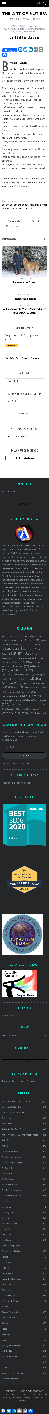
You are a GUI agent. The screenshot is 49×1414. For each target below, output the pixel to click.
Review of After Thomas (24, 282)
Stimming (23, 709)
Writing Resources (10, 1378)
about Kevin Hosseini (20, 636)
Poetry (18, 32)
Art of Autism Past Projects (14, 1129)
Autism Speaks (36, 662)
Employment (8, 1240)
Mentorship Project (11, 1301)
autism (5, 204)
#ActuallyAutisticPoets (14, 29)
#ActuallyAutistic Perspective (24, 26)
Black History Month (12, 1190)
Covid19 (6, 1217)
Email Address (12, 400)
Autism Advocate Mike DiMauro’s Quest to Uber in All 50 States (24, 309)
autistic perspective (23, 675)
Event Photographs (11, 1245)
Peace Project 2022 (11, 1317)
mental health (13, 692)
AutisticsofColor (10, 1184)
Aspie (30, 649)
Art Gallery (7, 1123)
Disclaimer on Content (24, 1081)
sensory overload (38, 705)
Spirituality (7, 1351)
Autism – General (10, 1151)
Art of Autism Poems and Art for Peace (20, 1134)
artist (17, 644)
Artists (5, 1145)
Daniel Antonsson (14, 679)
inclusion (27, 683)
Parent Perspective (11, 1312)
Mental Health (9, 1295)
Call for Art (7, 1206)
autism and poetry (19, 204)
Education (6, 1234)
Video (4, 1367)
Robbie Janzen (19, 62)
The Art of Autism (22, 458)
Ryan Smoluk (15, 705)
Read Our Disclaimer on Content (22, 358)
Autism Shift (21, 662)
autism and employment (26, 658)
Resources (7, 1340)
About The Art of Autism (13, 1112)
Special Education (10, 709)
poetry (13, 208)
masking (34, 204)
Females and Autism (11, 1251)
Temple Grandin (9, 1356)
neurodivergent (28, 692)
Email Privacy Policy (15, 436)
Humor (5, 1267)
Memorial (6, 1290)
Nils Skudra (32, 695)
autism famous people (12, 1162)
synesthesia (35, 709)
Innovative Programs (11, 1278)
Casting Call (7, 1212)
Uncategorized (9, 1362)
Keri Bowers (14, 687)
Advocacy (6, 1118)
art (9, 644)
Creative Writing (31, 29)
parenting (8, 700)
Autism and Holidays (11, 1157)
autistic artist (21, 670)
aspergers (16, 648)
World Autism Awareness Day (24, 713)
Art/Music (7, 1140)
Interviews (7, 1284)
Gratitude (6, 1262)
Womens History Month (13, 1373)
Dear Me (27, 679)
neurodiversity (12, 696)
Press (4, 1328)
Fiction (5, 1256)
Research (6, 1334)
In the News (7, 1273)
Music (5, 1306)
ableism (6, 636)
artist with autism (29, 645)
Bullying (6, 1201)
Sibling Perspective (11, 1345)
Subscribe (24, 756)
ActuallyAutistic (27, 640)
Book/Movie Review (11, 1195)
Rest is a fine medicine (24, 296)
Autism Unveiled (15, 666)
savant (25, 705)
